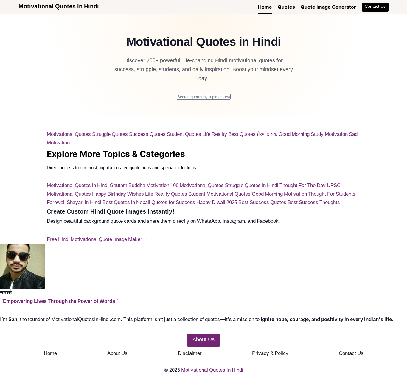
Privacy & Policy (270, 354)
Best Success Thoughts (314, 203)
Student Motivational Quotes (219, 194)
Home (265, 7)
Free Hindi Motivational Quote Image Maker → (97, 239)
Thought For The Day (302, 186)
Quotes (286, 7)
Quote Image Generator (328, 7)
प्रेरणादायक (267, 134)
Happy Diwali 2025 (216, 203)
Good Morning (294, 134)
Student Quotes (184, 134)
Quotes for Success (173, 203)
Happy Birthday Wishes (118, 194)
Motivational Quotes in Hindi (77, 186)
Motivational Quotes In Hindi (212, 370)
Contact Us (375, 7)
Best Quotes (242, 134)
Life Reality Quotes (166, 194)
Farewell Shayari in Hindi (74, 203)
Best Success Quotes (262, 203)
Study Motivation (329, 134)
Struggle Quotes (110, 134)
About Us (117, 354)
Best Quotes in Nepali (126, 203)
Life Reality (214, 134)
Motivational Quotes (69, 134)
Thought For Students (331, 194)
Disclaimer (190, 354)
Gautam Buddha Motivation (139, 186)
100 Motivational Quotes (197, 186)
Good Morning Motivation (279, 194)
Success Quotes (147, 134)
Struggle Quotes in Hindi (251, 186)
